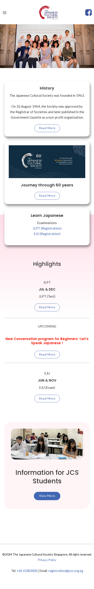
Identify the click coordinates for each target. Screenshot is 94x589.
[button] (47, 496)
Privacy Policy (47, 560)
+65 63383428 (27, 571)
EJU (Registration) (47, 234)
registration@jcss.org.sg (65, 571)
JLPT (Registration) (47, 228)
